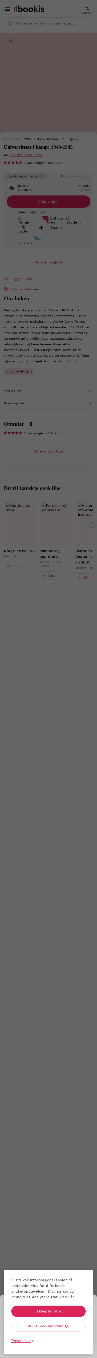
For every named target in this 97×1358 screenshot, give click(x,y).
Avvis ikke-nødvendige (48, 1326)
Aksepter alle (48, 1311)
